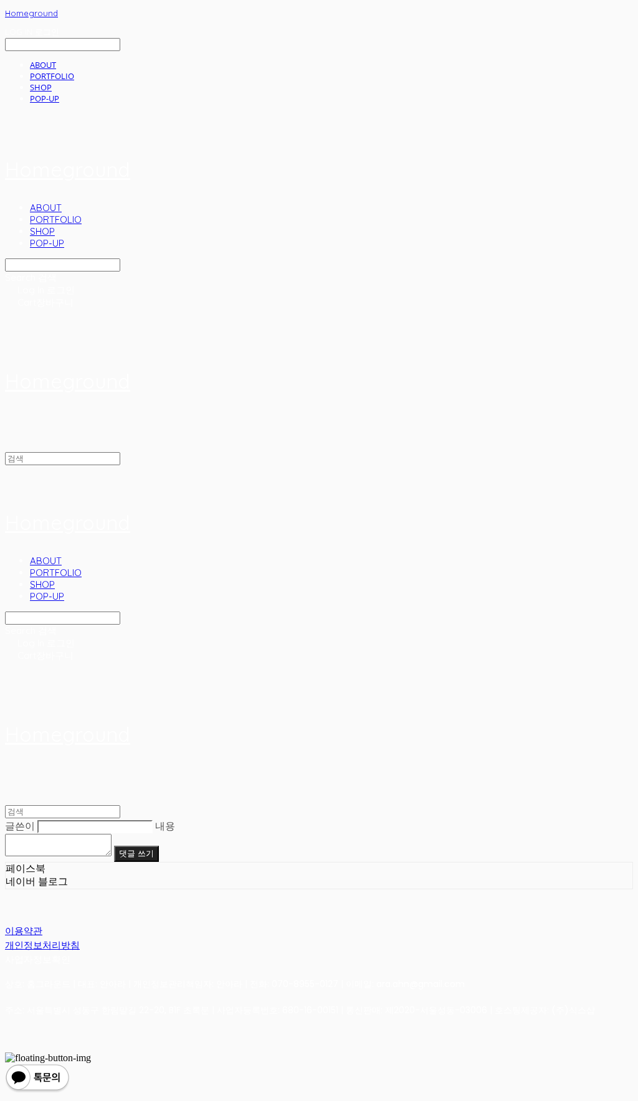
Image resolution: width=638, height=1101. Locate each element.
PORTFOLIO (52, 76)
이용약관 (23, 930)
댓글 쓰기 (136, 853)
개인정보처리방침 (42, 945)
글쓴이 (20, 826)
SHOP (41, 87)
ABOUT (43, 64)
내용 (165, 826)
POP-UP (44, 98)
